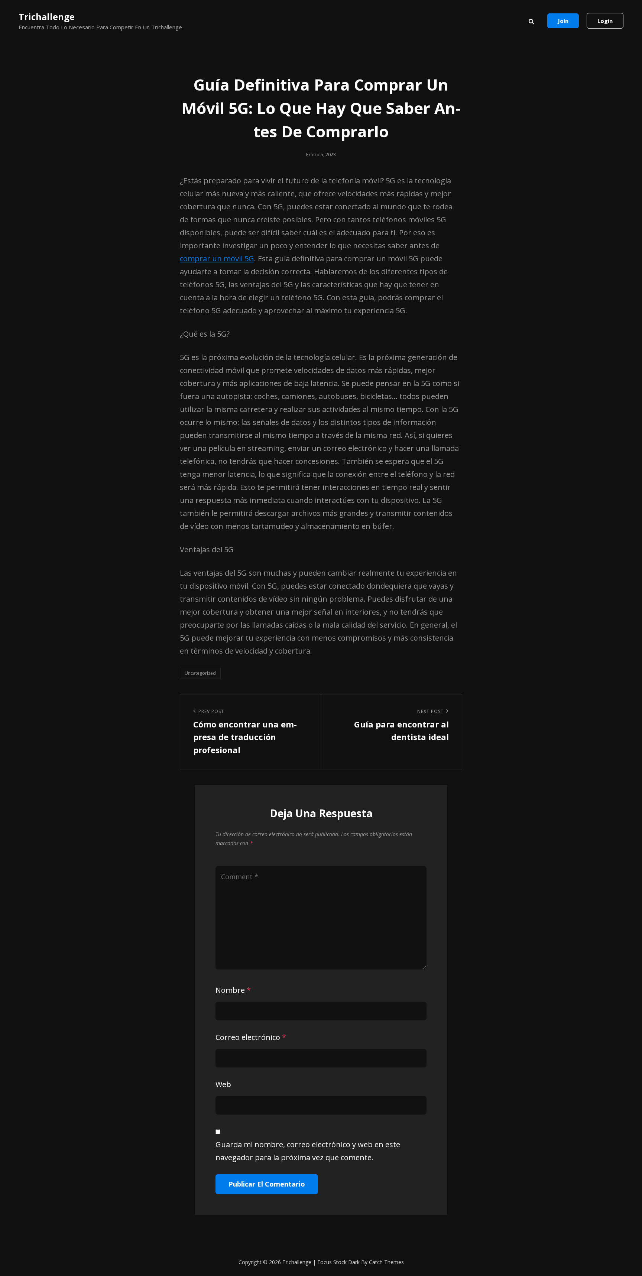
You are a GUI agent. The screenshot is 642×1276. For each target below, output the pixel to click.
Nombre (233, 990)
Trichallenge (47, 16)
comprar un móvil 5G (217, 258)
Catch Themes (386, 1262)
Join (563, 20)
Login (605, 20)
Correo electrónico (250, 1037)
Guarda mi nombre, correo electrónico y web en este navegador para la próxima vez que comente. (307, 1150)
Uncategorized (200, 673)
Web (223, 1084)
